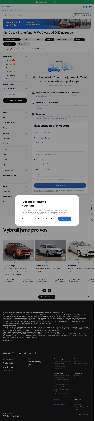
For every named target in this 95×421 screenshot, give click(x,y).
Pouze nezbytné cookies (46, 219)
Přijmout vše (64, 219)
